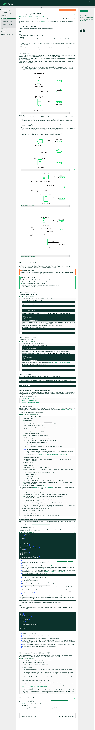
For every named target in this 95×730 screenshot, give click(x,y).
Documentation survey (84, 10)
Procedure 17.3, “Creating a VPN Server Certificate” (43, 487)
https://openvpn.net (25, 703)
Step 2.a (28, 499)
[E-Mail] (81, 31)
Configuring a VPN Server (43, 7)
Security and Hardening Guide (27, 7)
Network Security (35, 7)
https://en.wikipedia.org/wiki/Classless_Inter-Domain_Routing (34, 686)
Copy (73, 302)
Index (4, 7)
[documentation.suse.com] (1, 7)
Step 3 (43, 485)
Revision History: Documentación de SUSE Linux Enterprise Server (32, 16)
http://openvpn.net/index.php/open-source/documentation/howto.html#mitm (50, 454)
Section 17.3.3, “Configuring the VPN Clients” (30, 402)
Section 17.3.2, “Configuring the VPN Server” (30, 400)
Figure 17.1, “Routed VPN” (35, 69)
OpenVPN (43, 21)
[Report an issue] (74, 14)
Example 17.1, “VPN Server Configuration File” (41, 524)
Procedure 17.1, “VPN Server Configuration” (61, 362)
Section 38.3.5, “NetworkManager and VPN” (59, 700)
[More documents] (0, 9)
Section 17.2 (28, 392)
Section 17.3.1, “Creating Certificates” (29, 398)
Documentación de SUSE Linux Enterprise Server (14, 7)
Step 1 (38, 431)
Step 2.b (33, 499)
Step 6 (50, 362)
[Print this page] (84, 31)
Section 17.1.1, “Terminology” (51, 565)
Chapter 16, (65, 561)
